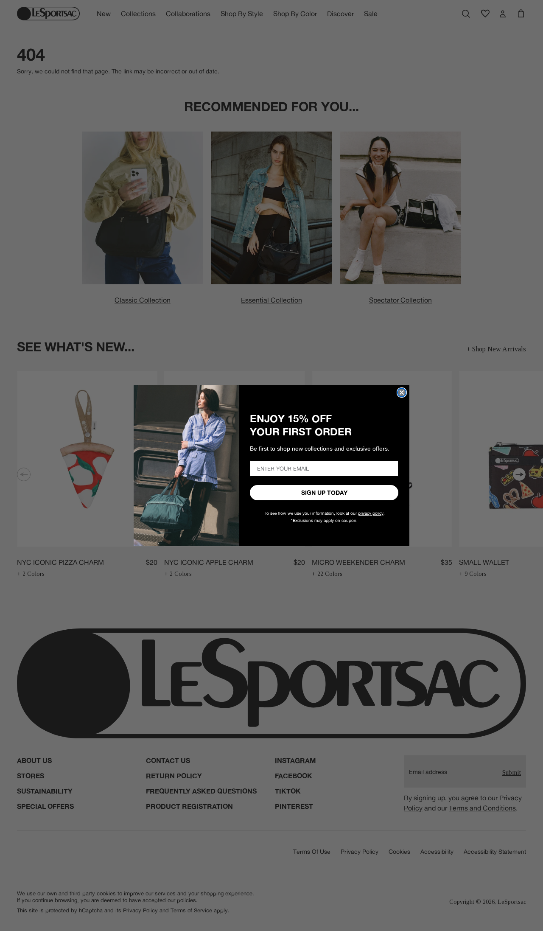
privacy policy (370, 513)
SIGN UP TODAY (324, 492)
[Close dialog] (401, 392)
